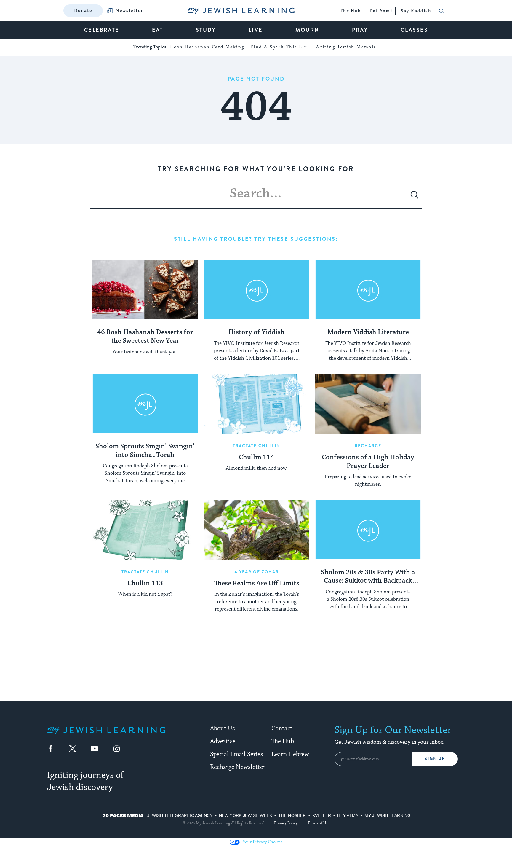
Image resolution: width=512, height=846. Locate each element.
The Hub (282, 741)
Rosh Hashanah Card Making (207, 47)
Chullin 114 (256, 457)
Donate (83, 10)
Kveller (321, 815)
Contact (281, 728)
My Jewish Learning (387, 815)
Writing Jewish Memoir (345, 47)
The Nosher (292, 815)
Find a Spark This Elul (279, 47)
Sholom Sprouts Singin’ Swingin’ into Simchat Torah (145, 450)
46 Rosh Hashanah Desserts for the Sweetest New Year (145, 336)
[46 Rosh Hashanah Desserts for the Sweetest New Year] (145, 289)
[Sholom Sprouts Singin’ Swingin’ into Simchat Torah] (145, 403)
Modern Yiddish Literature (368, 332)
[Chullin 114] (256, 403)
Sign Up (435, 759)
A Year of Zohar (256, 572)
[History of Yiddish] (256, 289)
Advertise (223, 741)
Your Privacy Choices (262, 842)
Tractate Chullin (257, 446)
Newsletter (129, 10)
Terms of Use (318, 823)
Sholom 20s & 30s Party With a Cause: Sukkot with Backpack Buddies (368, 577)
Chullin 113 (145, 583)
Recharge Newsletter (237, 767)
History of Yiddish (256, 332)
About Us (222, 728)
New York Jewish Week (245, 815)
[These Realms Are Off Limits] (256, 529)
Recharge (368, 446)
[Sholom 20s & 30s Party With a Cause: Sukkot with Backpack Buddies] (368, 529)
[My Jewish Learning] (106, 735)
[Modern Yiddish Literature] (368, 289)
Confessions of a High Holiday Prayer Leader (368, 461)
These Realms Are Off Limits (256, 583)
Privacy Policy (285, 823)
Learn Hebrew (290, 754)
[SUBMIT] (414, 197)
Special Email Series (236, 754)
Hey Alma (347, 815)
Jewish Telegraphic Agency (180, 815)
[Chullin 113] (145, 529)
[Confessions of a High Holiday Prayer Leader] (368, 403)
